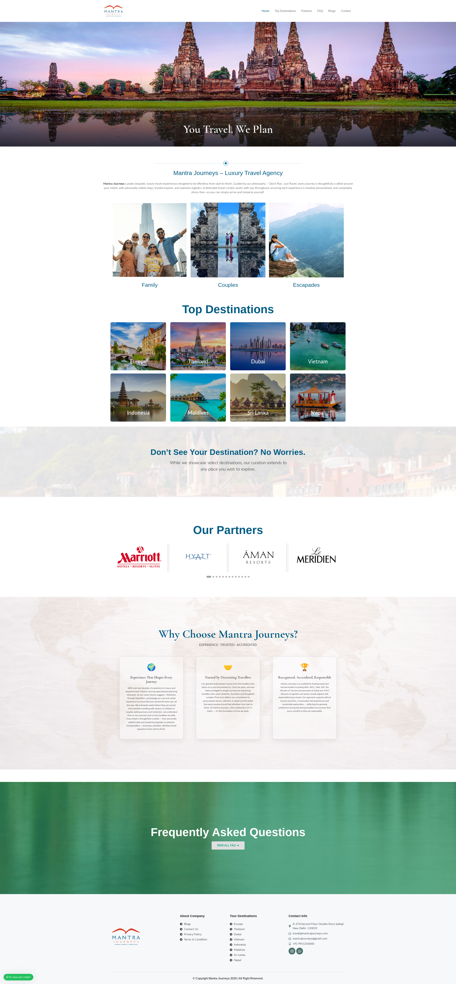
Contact (346, 10)
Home (265, 10)
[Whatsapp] (299, 951)
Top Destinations (285, 10)
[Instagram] (292, 951)
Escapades (306, 285)
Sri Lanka (258, 413)
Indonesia (138, 413)
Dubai (258, 361)
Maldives (198, 413)
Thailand (198, 361)
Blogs (332, 10)
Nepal (318, 413)
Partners (306, 10)
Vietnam (318, 361)
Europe (138, 361)
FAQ (320, 10)
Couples (228, 285)
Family (150, 285)
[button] (207, 577)
